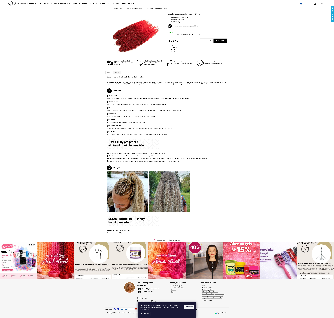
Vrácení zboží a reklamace (210, 292)
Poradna (173, 290)
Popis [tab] (108, 72)
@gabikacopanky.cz (150, 289)
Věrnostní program (176, 286)
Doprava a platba (207, 288)
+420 (147, 292)
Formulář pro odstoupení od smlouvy (213, 294)
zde (148, 309)
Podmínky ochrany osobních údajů (212, 296)
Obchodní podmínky (208, 290)
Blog (172, 292)
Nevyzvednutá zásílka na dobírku (212, 298)
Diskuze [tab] (117, 72)
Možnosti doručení (193, 35)
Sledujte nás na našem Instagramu (168, 240)
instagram (155, 301)
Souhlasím (189, 307)
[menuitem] (31, 3)
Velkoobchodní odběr (177, 288)
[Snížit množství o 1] (202, 41)
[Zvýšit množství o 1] (210, 41)
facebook (142, 301)
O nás (203, 286)
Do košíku (221, 40)
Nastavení (145, 314)
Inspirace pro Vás (207, 300)
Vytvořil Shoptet (222, 313)
